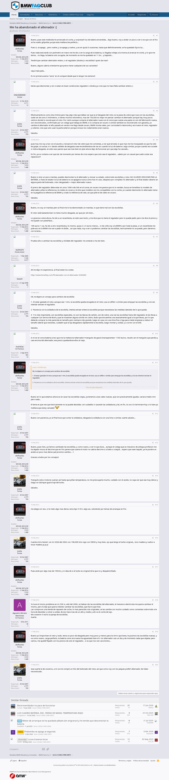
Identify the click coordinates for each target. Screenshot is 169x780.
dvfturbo (14, 31)
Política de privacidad (141, 760)
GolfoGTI (20, 250)
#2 (157, 82)
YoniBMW (20, 726)
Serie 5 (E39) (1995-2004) (42, 726)
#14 (156, 476)
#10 (156, 334)
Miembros (52, 14)
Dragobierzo (21, 715)
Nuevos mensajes (16, 19)
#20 (156, 665)
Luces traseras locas (38, 739)
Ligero (14, 760)
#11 (156, 363)
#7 (157, 237)
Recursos (39, 14)
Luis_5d (150, 741)
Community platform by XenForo (73, 765)
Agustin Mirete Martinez (20, 614)
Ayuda (152, 760)
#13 (156, 443)
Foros (14, 14)
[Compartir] (153, 35)
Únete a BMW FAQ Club (73, 14)
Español (23, 760)
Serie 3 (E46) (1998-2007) (41, 708)
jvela (19, 124)
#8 (157, 266)
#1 (157, 35)
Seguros (90, 14)
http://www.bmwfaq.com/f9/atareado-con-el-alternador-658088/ (58, 275)
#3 (157, 111)
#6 (157, 203)
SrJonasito (20, 734)
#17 (156, 567)
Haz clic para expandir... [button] (94, 387)
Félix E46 (150, 715)
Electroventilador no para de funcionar (36, 705)
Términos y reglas (124, 760)
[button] (31, 14)
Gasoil (20, 279)
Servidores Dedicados (21, 772)
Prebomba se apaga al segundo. (40, 731)
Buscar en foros (30, 19)
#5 (157, 173)
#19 (156, 632)
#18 (156, 600)
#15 (156, 505)
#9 (157, 292)
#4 (157, 140)
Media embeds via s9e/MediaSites (105, 765)
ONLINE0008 (19, 95)
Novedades (25, 14)
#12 (156, 414)
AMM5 (19, 742)
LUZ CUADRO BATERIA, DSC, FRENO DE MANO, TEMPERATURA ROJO (50, 713)
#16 (156, 538)
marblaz (20, 346)
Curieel (19, 708)
